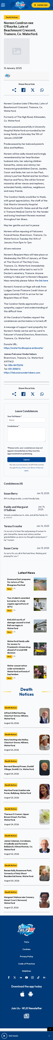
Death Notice (11, 708)
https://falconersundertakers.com (22, 372)
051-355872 (14, 368)
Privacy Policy (21, 468)
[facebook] (9, 977)
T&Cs (26, 942)
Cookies (26, 949)
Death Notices (12, 17)
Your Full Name (14, 416)
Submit (26, 459)
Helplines (26, 971)
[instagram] (32, 977)
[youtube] (26, 977)
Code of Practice (26, 963)
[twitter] (15, 977)
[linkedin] (44, 977)
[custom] (21, 977)
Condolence (13, 426)
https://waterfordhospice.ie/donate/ (23, 347)
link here (44, 280)
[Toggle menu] (3, 5)
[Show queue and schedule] (49, 1036)
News (9, 589)
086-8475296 (15, 365)
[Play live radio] (4, 1036)
